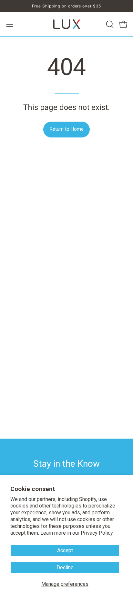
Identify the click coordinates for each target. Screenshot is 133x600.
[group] (66, 6)
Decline (65, 567)
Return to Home (67, 129)
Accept (65, 550)
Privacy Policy (97, 533)
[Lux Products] (66, 24)
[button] (109, 24)
